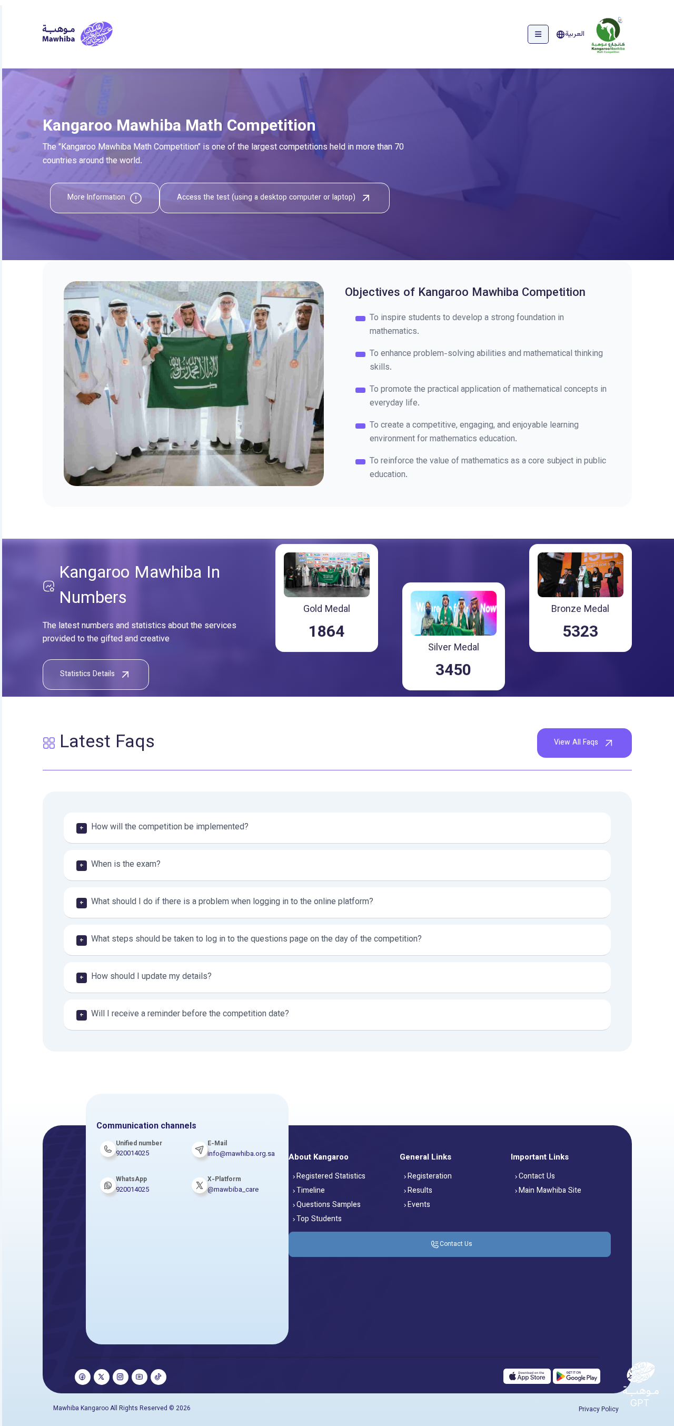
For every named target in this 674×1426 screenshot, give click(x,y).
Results (420, 1191)
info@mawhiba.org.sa (241, 1154)
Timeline (310, 1191)
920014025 (132, 1190)
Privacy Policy (599, 1409)
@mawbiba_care (233, 1190)
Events (419, 1205)
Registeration (430, 1177)
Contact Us (537, 1177)
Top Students (319, 1219)
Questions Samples (328, 1205)
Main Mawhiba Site (550, 1191)
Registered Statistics (330, 1177)
